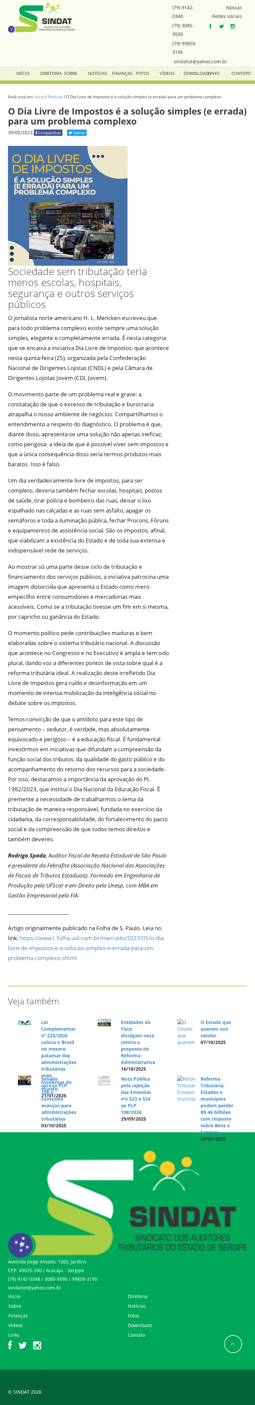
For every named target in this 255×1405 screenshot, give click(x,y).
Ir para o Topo (233, 1344)
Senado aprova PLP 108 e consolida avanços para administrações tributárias (58, 1099)
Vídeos (167, 73)
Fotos (142, 73)
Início (23, 73)
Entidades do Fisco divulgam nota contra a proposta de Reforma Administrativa (138, 1042)
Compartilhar (49, 132)
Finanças (122, 73)
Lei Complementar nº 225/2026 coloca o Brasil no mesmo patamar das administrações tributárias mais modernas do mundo (58, 1055)
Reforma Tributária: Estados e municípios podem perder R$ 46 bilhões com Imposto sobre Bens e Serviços (217, 1105)
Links (213, 73)
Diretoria (51, 73)
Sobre (70, 73)
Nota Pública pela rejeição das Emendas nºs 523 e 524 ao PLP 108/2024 (136, 1095)
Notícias (97, 73)
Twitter (78, 132)
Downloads (197, 73)
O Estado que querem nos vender (216, 1029)
